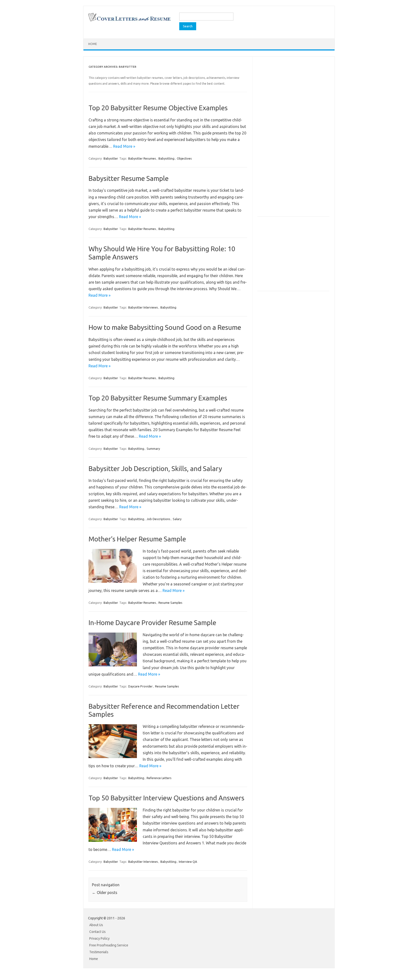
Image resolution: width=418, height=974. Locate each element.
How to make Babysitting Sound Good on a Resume (165, 327)
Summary (153, 448)
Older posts (104, 892)
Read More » (124, 146)
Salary (177, 519)
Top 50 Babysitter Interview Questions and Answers (166, 798)
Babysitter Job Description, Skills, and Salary (155, 468)
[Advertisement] (293, 141)
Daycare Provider (140, 686)
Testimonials (98, 952)
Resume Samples (170, 602)
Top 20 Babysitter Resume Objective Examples (158, 107)
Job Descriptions (158, 519)
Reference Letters (159, 778)
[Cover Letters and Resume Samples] (129, 21)
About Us (96, 925)
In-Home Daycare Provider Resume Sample (152, 622)
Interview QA (188, 861)
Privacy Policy (99, 938)
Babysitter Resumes (142, 158)
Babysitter (111, 158)
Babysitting (166, 158)
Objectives (184, 158)
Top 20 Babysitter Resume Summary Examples (158, 398)
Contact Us (97, 932)
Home (92, 43)
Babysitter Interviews (143, 307)
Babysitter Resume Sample (129, 178)
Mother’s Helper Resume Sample (137, 539)
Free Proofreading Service (108, 945)
